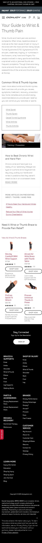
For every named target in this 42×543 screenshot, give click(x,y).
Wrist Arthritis (11, 122)
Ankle (6, 365)
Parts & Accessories (10, 396)
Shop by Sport (9, 475)
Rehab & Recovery (8, 419)
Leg (24, 382)
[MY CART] (38, 18)
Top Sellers (2, 434)
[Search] (30, 17)
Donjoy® (26, 405)
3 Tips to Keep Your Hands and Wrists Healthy (21, 205)
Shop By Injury (30, 356)
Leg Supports (8, 385)
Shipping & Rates (29, 441)
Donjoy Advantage (29, 402)
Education (7, 468)
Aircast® (26, 408)
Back (5, 378)
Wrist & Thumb (9, 372)
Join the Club (8, 478)
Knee (5, 362)
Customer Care (28, 438)
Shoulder (7, 369)
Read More (11, 182)
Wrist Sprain (11, 109)
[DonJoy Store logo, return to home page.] (16, 17)
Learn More (10, 461)
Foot (5, 382)
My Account (27, 431)
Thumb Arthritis (12, 126)
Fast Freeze (27, 418)
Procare (25, 412)
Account (34, 17)
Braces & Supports (9, 357)
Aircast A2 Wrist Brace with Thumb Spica (29, 257)
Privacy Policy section (10, 532)
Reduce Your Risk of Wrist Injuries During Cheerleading (19, 213)
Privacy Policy (28, 454)
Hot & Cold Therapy (10, 424)
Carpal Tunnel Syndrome (16, 117)
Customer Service (28, 426)
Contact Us (27, 448)
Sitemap (25, 451)
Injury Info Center (10, 465)
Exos (24, 415)
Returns (25, 444)
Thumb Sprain (11, 113)
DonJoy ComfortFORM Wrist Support (11, 256)
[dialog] (21, 529)
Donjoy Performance (30, 399)
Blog (5, 481)
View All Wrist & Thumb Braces (14, 238)
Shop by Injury (9, 471)
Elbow (6, 375)
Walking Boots (9, 388)
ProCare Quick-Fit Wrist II (9, 297)
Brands (26, 395)
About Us (26, 435)
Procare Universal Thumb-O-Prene (28, 299)
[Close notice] (37, 518)
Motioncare (8, 427)
